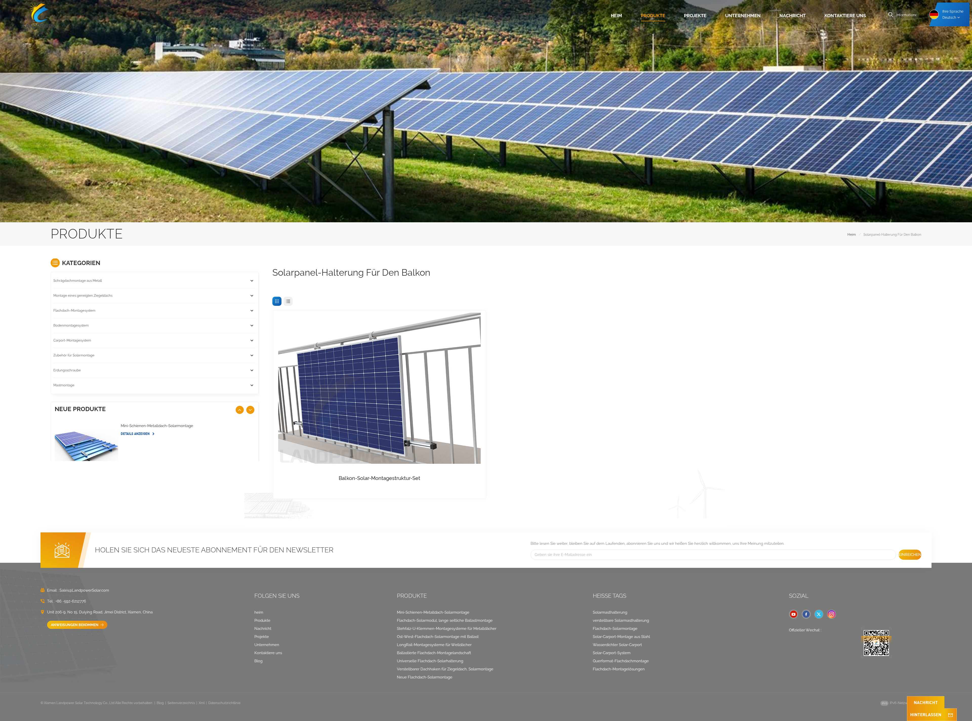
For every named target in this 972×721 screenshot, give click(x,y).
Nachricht (792, 15)
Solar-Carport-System (612, 653)
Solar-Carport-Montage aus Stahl (621, 636)
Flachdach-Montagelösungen (619, 669)
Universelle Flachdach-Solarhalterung (430, 661)
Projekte (695, 15)
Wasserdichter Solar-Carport (617, 645)
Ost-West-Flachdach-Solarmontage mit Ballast (438, 636)
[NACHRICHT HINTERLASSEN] (950, 715)
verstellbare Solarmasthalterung (621, 620)
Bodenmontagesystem (71, 325)
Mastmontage (63, 385)
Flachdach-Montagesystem (74, 310)
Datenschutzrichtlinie (224, 703)
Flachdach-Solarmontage (615, 628)
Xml (202, 703)
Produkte (653, 15)
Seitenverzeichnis (181, 703)
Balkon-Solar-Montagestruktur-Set (379, 478)
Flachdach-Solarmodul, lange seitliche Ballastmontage (445, 620)
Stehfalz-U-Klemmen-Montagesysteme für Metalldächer (446, 628)
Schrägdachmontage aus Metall (77, 281)
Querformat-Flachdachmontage (621, 661)
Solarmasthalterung (610, 612)
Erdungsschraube (67, 370)
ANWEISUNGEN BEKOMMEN (75, 625)
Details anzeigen (135, 434)
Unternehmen (743, 15)
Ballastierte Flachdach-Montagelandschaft (434, 653)
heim (616, 15)
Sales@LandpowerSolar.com (84, 590)
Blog (258, 661)
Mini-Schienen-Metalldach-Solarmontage (157, 426)
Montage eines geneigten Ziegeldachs (82, 295)
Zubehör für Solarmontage (73, 355)
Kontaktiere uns (845, 15)
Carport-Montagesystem (72, 340)
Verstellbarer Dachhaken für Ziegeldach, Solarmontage (445, 669)
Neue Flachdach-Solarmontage (424, 677)
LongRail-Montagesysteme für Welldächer (434, 645)
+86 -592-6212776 (70, 601)
